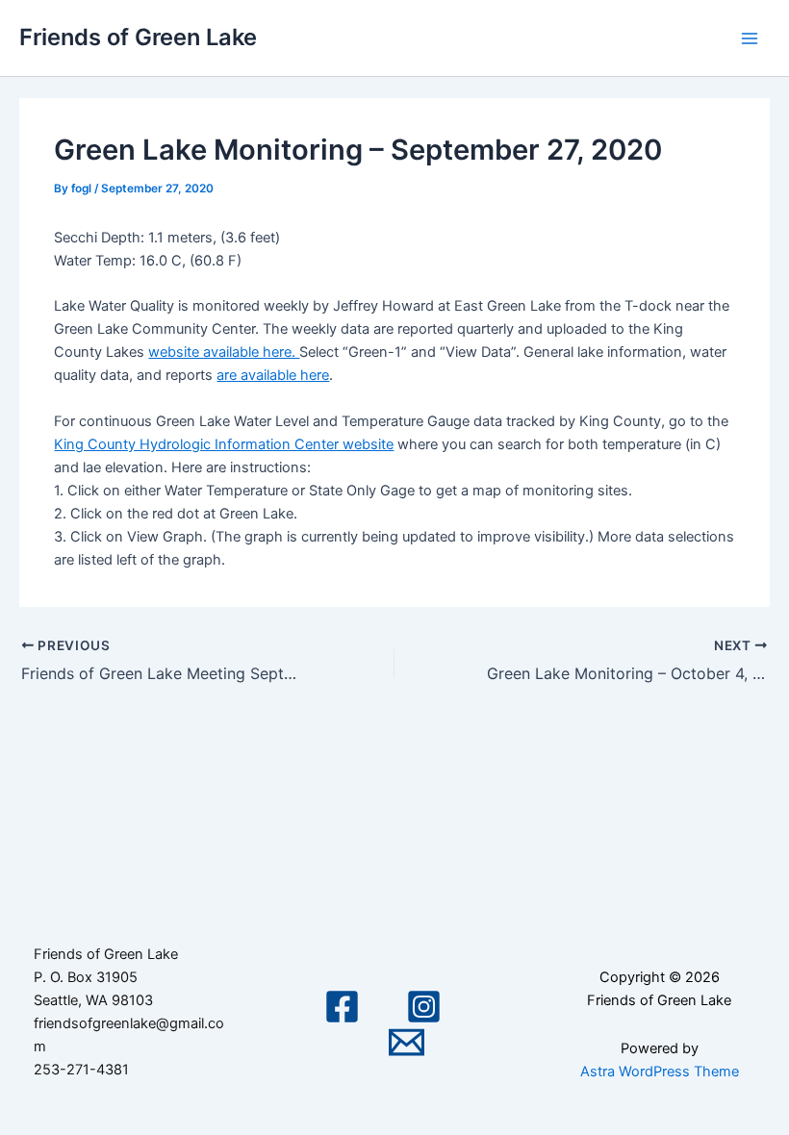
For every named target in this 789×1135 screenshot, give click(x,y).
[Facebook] (342, 1006)
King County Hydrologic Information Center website (224, 444)
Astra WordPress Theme (659, 1071)
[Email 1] (406, 1042)
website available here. (223, 352)
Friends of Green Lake (138, 37)
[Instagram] (424, 1006)
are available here (272, 375)
